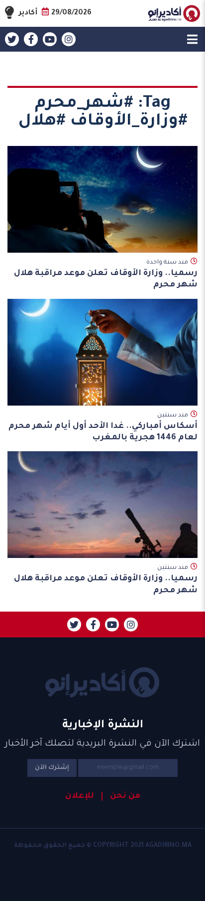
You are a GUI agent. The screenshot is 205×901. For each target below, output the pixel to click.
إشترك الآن (52, 767)
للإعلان (79, 796)
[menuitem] (121, 796)
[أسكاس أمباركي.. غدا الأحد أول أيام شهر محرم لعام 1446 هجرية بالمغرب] (102, 352)
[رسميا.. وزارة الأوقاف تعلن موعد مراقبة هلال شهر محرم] (102, 199)
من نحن (125, 796)
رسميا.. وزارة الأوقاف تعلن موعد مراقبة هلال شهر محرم (106, 279)
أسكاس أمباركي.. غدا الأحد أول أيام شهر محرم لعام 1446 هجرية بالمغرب (103, 432)
